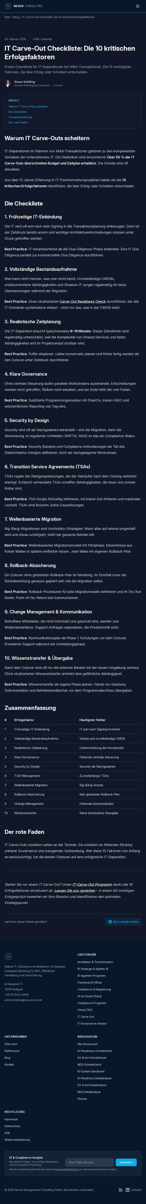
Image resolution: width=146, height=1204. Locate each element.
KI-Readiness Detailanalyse (95, 1078)
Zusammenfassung (20, 117)
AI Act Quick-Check (90, 996)
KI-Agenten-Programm (92, 975)
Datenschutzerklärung (67, 1169)
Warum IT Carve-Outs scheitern (28, 106)
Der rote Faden (18, 122)
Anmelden (126, 1162)
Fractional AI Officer (90, 982)
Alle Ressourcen (88, 1044)
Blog (16, 17)
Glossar (82, 1098)
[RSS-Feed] (121, 1190)
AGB (7, 1132)
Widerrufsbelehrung (17, 1139)
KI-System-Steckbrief (91, 1071)
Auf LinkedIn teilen (125, 921)
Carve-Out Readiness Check (83, 301)
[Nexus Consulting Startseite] (8, 956)
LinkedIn (58, 85)
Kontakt (9, 1064)
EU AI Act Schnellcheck (92, 1057)
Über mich (11, 1044)
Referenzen (12, 1050)
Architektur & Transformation (95, 962)
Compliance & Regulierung (94, 989)
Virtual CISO (85, 1009)
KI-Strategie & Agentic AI (93, 968)
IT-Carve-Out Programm (92, 884)
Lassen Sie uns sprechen (74, 891)
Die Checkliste (18, 111)
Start (7, 17)
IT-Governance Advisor (92, 1023)
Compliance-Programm (92, 1003)
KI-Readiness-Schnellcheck (95, 1050)
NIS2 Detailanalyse (89, 1091)
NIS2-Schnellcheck (89, 1064)
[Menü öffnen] (137, 6)
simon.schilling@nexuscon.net (23, 1000)
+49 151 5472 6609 (17, 994)
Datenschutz (12, 1126)
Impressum (11, 1119)
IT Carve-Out (86, 1016)
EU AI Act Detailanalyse (92, 1085)
